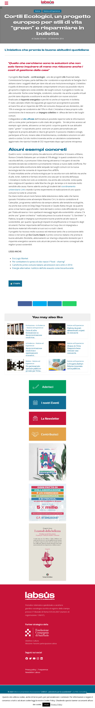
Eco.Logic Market (20, 258)
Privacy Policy (56, 704)
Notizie (37, 11)
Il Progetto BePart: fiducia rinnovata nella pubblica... (75, 366)
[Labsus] (47, 2)
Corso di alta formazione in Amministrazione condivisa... (34, 334)
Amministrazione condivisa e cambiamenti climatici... (34, 352)
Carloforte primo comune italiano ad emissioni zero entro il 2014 (42, 265)
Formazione (30, 325)
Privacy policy (30, 669)
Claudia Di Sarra (40, 39)
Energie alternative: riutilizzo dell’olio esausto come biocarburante (43, 268)
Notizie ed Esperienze (52, 11)
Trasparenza (43, 669)
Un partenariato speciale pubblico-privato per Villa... (33, 368)
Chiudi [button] (46, 704)
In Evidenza (40, 325)
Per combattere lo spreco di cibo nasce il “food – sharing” (38, 261)
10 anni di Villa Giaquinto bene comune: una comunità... (74, 349)
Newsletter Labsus (32, 672)
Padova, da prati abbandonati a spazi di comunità (76, 330)
